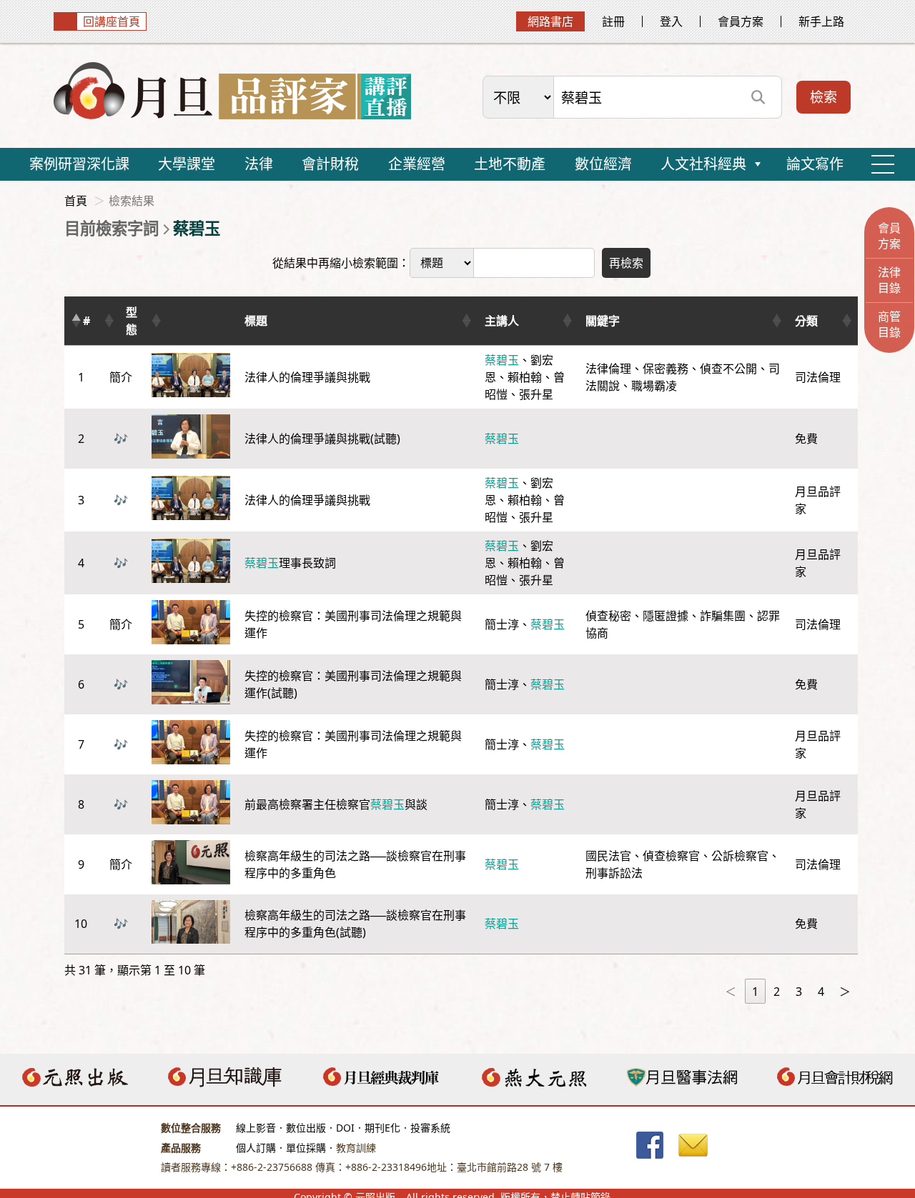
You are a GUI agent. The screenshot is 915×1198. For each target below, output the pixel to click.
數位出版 (306, 1127)
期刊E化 (382, 1127)
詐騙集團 (723, 616)
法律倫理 (608, 368)
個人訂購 (256, 1147)
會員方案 (740, 21)
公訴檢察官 (739, 856)
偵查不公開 (728, 368)
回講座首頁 (111, 21)
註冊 (613, 21)
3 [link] (799, 991)
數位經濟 (603, 164)
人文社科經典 (703, 164)
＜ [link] (730, 991)
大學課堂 (186, 164)
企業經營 (416, 164)
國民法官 (608, 856)
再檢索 (626, 263)
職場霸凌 (654, 386)
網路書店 (550, 21)
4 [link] (821, 991)
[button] (75, 321)
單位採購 (306, 1147)
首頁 (75, 201)
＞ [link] (845, 991)
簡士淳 (502, 624)
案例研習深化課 (79, 164)
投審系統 (430, 1127)
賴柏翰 (525, 377)
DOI (345, 1127)
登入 (671, 21)
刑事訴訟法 (614, 873)
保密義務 (665, 368)
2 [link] (776, 991)
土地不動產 (509, 164)
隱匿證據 (665, 616)
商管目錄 (889, 324)
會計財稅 (330, 164)
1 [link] (755, 991)
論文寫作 (815, 164)
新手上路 (821, 21)
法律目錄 (889, 280)
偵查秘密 (608, 616)
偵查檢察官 (671, 856)
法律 (258, 164)
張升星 (536, 394)
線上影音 (256, 1127)
